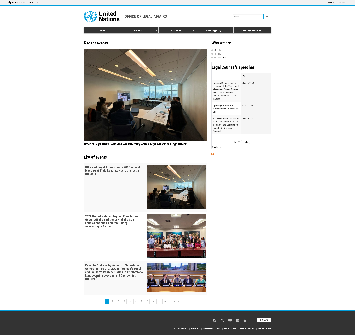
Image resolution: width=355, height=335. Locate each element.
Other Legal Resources (247, 31)
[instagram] (245, 320)
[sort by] (256, 76)
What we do (170, 31)
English (331, 2)
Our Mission (219, 57)
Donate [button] (264, 320)
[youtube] (230, 320)
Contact (195, 329)
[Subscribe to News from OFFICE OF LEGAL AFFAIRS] (241, 154)
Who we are (132, 31)
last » (176, 301)
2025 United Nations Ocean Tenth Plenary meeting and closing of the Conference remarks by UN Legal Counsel (226, 124)
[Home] (93, 319)
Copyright (208, 329)
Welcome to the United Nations (25, 2)
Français (341, 2)
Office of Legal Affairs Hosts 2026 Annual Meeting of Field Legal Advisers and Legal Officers (135, 144)
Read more (217, 147)
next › (166, 301)
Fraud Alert (230, 329)
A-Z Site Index (181, 329)
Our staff (218, 50)
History (217, 54)
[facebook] (214, 320)
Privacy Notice (247, 329)
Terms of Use (264, 329)
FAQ (218, 329)
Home (102, 30)
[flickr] (237, 320)
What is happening (208, 31)
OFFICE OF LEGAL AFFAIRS (146, 16)
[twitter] (222, 320)
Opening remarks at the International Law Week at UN (225, 108)
